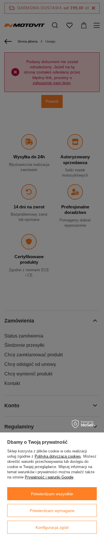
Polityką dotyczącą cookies (58, 456)
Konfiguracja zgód (52, 527)
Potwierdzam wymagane (52, 510)
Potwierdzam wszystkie (52, 494)
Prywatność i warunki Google (49, 477)
